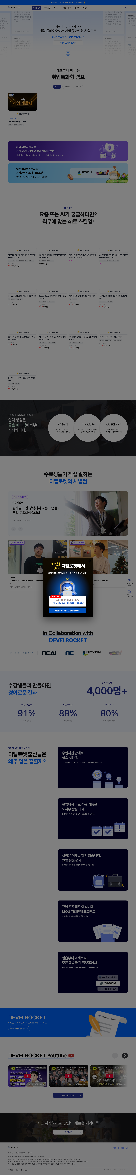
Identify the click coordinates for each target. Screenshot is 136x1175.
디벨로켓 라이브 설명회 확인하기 (67, 610)
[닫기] (89, 561)
